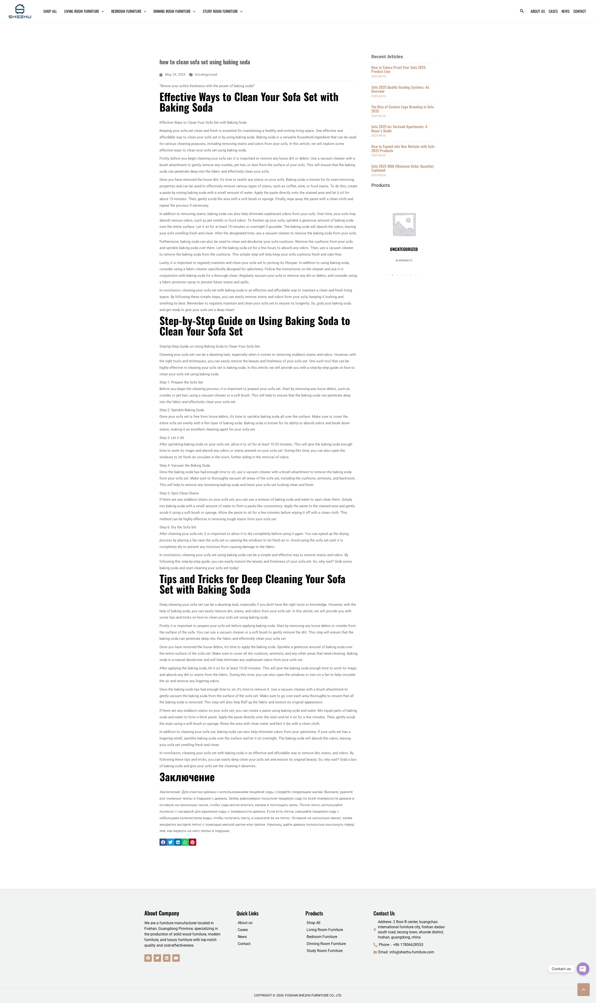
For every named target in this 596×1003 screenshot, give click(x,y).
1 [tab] (387, 275)
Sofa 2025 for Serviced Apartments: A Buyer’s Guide (399, 129)
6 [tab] (411, 275)
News (242, 937)
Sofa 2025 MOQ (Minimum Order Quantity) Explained (402, 168)
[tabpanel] (404, 227)
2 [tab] (392, 275)
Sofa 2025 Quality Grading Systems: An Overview (400, 89)
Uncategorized (206, 74)
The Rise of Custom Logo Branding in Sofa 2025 (402, 109)
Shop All (313, 923)
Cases (243, 930)
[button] (163, 842)
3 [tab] (397, 275)
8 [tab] (420, 275)
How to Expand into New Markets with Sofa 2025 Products (402, 148)
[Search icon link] (522, 11)
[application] (101, 11)
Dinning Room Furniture (326, 943)
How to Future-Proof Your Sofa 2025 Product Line (398, 69)
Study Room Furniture (324, 950)
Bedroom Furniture (322, 937)
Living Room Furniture (325, 930)
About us (245, 923)
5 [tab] (406, 275)
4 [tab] (401, 275)
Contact (244, 943)
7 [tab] (415, 275)
